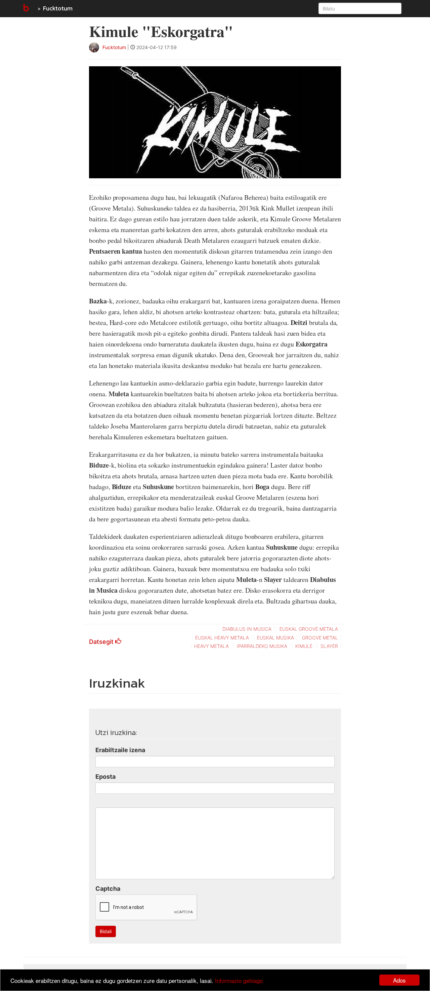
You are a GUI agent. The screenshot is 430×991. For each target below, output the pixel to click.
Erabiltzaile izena (120, 750)
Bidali (106, 931)
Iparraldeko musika (262, 646)
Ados (399, 980)
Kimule (303, 646)
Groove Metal (320, 637)
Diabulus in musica (246, 629)
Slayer (329, 646)
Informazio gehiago (239, 980)
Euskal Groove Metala (309, 629)
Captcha (107, 888)
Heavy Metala (211, 646)
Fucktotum (58, 8)
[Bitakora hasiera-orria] (25, 8)
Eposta (105, 776)
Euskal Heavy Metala (222, 637)
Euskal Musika (275, 637)
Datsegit (102, 641)
